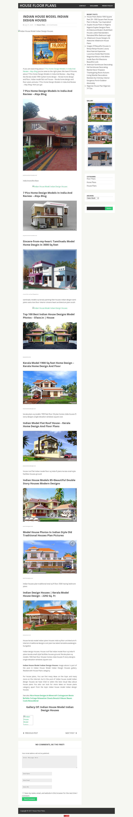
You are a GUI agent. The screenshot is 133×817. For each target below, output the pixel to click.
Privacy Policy (107, 6)
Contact (82, 6)
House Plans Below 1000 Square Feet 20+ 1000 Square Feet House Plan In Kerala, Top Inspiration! (100, 19)
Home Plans (91, 182)
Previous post (31, 733)
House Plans (41, 25)
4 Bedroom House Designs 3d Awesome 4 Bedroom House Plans (98, 40)
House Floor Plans (39, 811)
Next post (70, 733)
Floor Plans (91, 179)
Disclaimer (94, 6)
